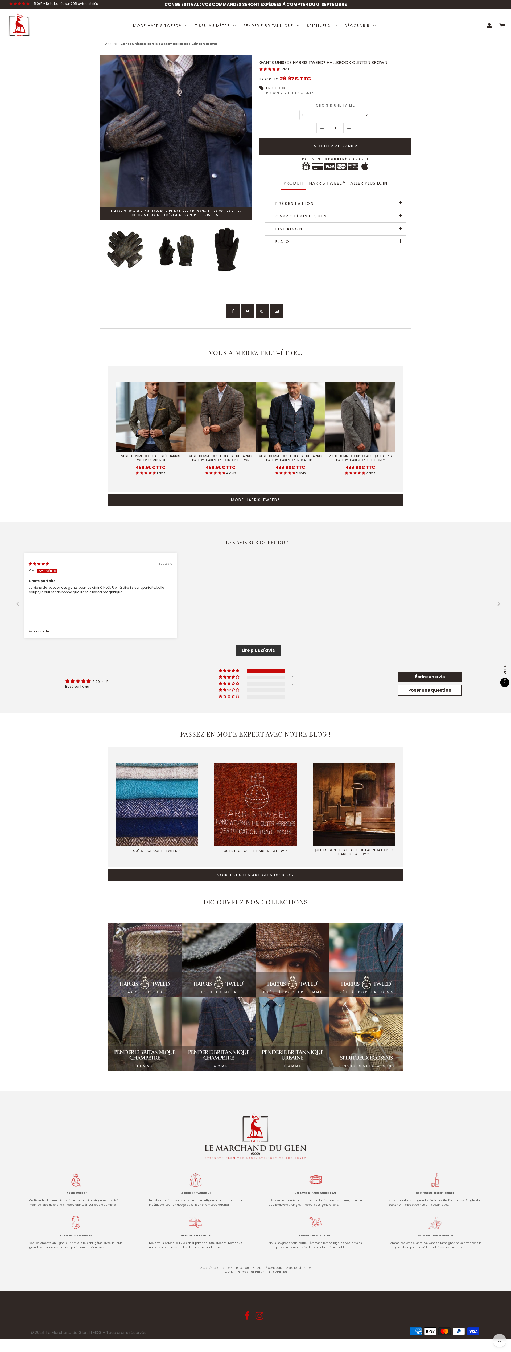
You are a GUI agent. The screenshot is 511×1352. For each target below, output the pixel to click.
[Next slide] (498, 604)
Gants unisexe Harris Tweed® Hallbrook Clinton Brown (323, 62)
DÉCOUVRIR (357, 25)
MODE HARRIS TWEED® (157, 25)
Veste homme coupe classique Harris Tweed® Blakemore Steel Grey (360, 458)
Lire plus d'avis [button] (258, 650)
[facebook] (233, 311)
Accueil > (112, 44)
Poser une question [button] (429, 690)
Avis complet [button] (39, 631)
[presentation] (95, 249)
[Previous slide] (17, 604)
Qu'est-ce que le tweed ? (157, 850)
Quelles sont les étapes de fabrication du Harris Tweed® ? (354, 852)
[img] (39, 564)
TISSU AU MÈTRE (212, 25)
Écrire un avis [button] (430, 677)
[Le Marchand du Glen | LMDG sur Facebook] (247, 1317)
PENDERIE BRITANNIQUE (268, 25)
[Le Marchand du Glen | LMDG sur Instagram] (260, 1317)
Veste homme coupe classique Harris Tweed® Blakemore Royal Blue (290, 458)
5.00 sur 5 (101, 681)
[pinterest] (262, 311)
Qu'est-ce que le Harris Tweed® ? (255, 850)
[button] (270, 69)
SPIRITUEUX (319, 25)
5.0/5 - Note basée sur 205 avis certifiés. (66, 3)
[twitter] (247, 311)
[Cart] (502, 25)
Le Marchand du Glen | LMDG (74, 1332)
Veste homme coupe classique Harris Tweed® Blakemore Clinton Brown (220, 458)
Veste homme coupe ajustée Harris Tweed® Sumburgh (150, 458)
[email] (276, 311)
